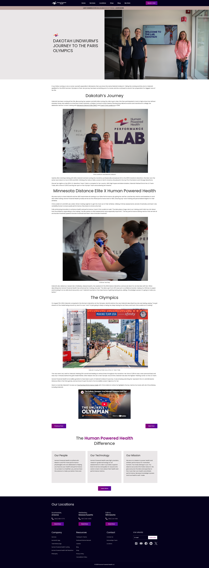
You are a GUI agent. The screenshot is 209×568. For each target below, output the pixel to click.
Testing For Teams (81, 537)
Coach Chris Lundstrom (107, 105)
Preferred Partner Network (83, 540)
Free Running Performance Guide (87, 385)
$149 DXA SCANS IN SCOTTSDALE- (103, 8)
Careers (78, 543)
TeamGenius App (56, 543)
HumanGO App (56, 540)
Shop (111, 3)
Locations (102, 3)
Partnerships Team (112, 540)
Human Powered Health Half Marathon (62, 550)
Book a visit (151, 3)
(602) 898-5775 (59, 519)
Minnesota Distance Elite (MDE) (87, 105)
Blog (119, 3)
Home (83, 3)
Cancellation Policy (81, 557)
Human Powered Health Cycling (61, 547)
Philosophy (55, 554)
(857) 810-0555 (86, 519)
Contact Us (110, 537)
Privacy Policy (80, 554)
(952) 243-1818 (113, 519)
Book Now (57, 524)
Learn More (104, 488)
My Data (127, 3)
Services (92, 3)
